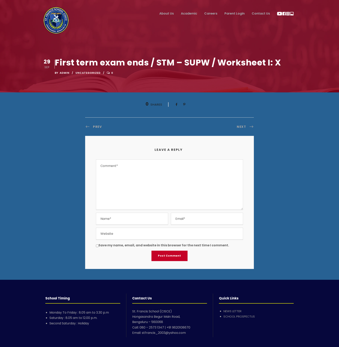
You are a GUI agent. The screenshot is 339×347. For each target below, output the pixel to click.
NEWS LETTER (232, 311)
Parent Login (234, 13)
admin (64, 73)
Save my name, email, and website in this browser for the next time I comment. (163, 245)
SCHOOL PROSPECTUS (239, 316)
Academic (189, 13)
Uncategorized (88, 73)
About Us (166, 13)
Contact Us (261, 13)
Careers (210, 13)
